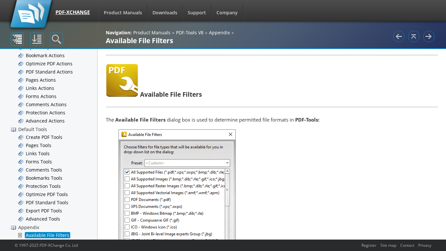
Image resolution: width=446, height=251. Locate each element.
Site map (388, 245)
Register (368, 245)
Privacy (424, 245)
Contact (407, 245)
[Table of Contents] (17, 39)
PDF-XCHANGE (73, 12)
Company (227, 12)
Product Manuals (123, 12)
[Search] (56, 39)
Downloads (164, 12)
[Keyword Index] (36, 39)
